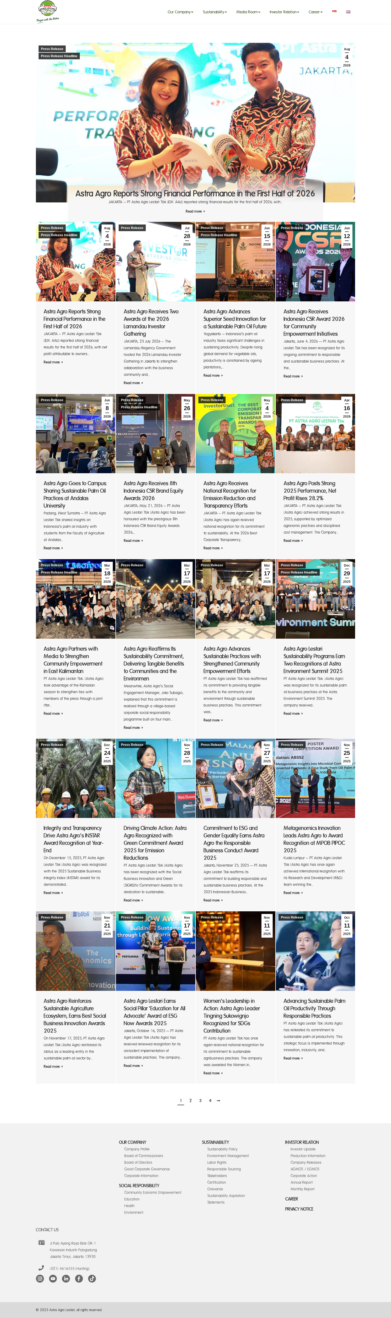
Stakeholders (217, 1176)
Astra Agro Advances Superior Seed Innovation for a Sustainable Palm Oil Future (235, 319)
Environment (133, 1213)
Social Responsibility (139, 1185)
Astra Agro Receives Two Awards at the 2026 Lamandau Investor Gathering (151, 323)
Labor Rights (217, 1163)
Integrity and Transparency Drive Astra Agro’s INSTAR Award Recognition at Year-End (74, 839)
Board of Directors (138, 1163)
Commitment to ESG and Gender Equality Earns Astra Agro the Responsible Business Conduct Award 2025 (234, 843)
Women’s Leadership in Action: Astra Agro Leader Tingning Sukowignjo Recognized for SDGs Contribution (232, 1016)
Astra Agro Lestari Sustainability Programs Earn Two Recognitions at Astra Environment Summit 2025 (314, 660)
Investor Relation (302, 1142)
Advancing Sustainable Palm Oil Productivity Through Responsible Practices (315, 1008)
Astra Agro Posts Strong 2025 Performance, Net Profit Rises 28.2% (310, 490)
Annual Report (302, 1182)
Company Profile (137, 1149)
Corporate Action (304, 1176)
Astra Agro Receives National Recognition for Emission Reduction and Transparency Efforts (230, 494)
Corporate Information (141, 1176)
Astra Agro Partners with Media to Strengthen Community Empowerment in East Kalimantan (73, 660)
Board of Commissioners (143, 1156)
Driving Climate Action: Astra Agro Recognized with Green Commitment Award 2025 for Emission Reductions (155, 843)
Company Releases (306, 1163)
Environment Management (228, 1156)
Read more (194, 211)
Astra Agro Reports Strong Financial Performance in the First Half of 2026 (195, 193)
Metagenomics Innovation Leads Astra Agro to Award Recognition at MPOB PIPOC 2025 (314, 839)
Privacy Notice (299, 1209)
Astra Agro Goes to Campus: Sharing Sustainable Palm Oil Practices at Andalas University (75, 494)
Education (132, 1199)
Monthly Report (303, 1189)
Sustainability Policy (222, 1149)
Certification (216, 1182)
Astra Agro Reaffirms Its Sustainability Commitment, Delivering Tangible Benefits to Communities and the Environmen (154, 664)
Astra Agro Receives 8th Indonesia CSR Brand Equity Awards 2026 (154, 490)
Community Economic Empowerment (152, 1193)
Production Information (308, 1156)
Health (129, 1206)
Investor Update (303, 1149)
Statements (216, 1202)
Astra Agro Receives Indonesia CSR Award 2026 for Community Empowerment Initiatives (314, 323)
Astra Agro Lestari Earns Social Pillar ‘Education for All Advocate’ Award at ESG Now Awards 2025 (154, 1012)
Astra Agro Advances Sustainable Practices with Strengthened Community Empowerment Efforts (232, 660)
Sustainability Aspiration (226, 1196)
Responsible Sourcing (224, 1169)
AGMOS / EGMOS (305, 1169)
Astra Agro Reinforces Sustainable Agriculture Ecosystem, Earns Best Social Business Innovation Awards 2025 (75, 1016)
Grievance (215, 1189)
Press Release (52, 49)
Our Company (133, 1142)
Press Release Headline (59, 56)
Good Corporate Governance (147, 1169)
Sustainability (215, 1142)
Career (291, 1199)
